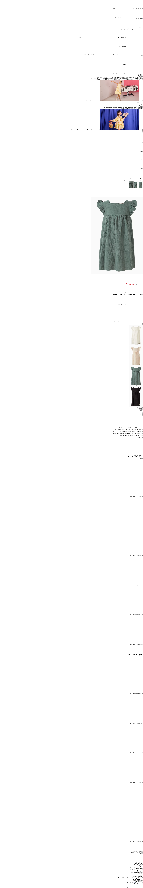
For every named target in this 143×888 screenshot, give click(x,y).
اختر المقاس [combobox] (141, 409)
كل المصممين (140, 77)
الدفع (132, 869)
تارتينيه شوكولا (117, 79)
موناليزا (99, 78)
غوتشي (141, 78)
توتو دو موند (102, 79)
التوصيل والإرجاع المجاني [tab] (122, 427)
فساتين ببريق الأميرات (139, 108)
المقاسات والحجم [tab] (134, 427)
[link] (141, 55)
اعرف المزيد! (112, 321)
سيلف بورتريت (126, 79)
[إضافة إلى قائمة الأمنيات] (129, 422)
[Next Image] (134, 278)
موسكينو (96, 78)
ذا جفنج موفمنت (111, 79)
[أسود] (136, 406)
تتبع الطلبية (129, 869)
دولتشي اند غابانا (113, 77)
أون (137, 79)
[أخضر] (136, 385)
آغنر (137, 77)
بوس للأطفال (131, 77)
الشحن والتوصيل (140, 880)
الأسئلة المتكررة (135, 869)
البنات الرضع (140, 867)
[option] (71, 410)
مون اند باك (133, 107)
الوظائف (138, 872)
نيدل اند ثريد (91, 78)
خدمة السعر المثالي (117, 877)
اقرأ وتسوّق (140, 874)
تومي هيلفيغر (106, 79)
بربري (122, 77)
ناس (94, 78)
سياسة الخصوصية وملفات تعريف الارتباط (128, 877)
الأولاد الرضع (135, 867)
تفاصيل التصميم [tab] (128, 427)
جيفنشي (102, 77)
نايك (138, 79)
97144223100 (129, 885)
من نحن (141, 872)
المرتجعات (135, 880)
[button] (140, 27)
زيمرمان (94, 79)
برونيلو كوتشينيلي (126, 77)
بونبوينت (135, 77)
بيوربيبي (130, 79)
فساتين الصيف (124, 108)
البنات (142, 106)
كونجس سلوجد (116, 78)
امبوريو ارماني (107, 77)
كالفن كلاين (120, 77)
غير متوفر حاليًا (140, 426)
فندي (104, 77)
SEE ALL (141, 458)
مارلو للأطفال (107, 78)
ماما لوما (111, 78)
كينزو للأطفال (121, 78)
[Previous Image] (134, 192)
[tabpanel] (71, 432)
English (114, 8)
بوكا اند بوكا (123, 107)
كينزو (136, 864)
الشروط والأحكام (139, 877)
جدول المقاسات (140, 408)
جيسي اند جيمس (137, 78)
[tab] (140, 184)
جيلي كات (125, 78)
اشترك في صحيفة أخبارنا (138, 851)
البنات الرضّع (138, 106)
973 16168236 (131, 884)
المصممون (141, 100)
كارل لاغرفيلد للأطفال (131, 78)
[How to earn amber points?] (134, 309)
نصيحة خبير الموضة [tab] (140, 427)
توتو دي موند (109, 107)
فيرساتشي (98, 79)
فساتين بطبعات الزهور (131, 108)
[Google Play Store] (131, 882)
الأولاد (131, 867)
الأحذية (128, 867)
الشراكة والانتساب (134, 872)
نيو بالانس (141, 79)
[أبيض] (136, 345)
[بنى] (136, 365)
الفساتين (141, 129)
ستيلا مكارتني (122, 79)
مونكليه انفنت (103, 78)
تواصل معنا (140, 869)
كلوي (117, 77)
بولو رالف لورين (134, 79)
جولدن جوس (99, 77)
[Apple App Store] (139, 882)
